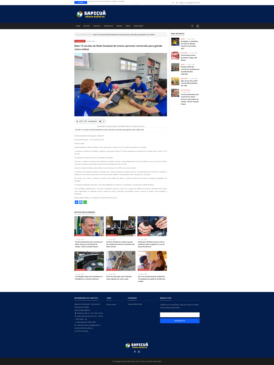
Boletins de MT (87, 35)
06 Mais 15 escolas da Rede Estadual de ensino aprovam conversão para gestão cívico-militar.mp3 (109, 130)
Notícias (86, 26)
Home (78, 26)
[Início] (91, 14)
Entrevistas (108, 26)
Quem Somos (138, 26)
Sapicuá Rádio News (135, 304)
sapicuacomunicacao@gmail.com (88, 325)
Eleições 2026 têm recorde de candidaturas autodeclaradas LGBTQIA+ (114, 2)
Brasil (183, 39)
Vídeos (127, 26)
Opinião (119, 26)
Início (78, 35)
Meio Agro (184, 53)
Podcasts (97, 26)
